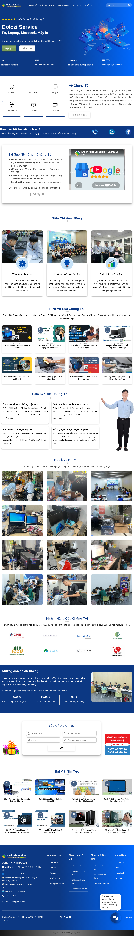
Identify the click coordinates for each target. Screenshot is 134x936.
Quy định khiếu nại (101, 883)
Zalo (118, 867)
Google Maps (19, 891)
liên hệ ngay (33, 134)
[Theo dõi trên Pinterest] (67, 917)
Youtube (119, 878)
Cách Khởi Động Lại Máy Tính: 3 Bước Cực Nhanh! (117, 800)
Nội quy (53, 873)
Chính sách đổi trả (79, 889)
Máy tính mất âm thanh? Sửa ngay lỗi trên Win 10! (84, 831)
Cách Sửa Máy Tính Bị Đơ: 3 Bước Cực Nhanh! (50, 831)
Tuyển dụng (55, 878)
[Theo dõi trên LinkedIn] (70, 917)
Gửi (61, 748)
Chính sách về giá (79, 866)
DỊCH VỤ (75, 5)
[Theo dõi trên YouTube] (43, 194)
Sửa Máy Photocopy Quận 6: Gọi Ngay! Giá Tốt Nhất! (117, 378)
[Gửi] (129, 5)
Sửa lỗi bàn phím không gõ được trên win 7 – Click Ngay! (17, 831)
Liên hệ (53, 867)
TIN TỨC (87, 5)
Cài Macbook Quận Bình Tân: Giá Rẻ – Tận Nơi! (83, 378)
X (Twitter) (120, 862)
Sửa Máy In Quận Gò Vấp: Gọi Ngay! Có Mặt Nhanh (50, 346)
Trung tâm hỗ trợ (57, 884)
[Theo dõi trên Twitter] (34, 194)
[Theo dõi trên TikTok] (64, 917)
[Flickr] (73, 917)
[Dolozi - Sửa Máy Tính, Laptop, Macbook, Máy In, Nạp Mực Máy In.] (12, 5)
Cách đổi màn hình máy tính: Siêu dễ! (50, 800)
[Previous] (72, 172)
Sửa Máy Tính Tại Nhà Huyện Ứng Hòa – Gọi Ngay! (117, 346)
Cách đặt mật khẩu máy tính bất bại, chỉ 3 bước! (17, 800)
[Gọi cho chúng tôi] (38, 194)
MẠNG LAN (63, 5)
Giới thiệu (54, 862)
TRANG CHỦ (32, 5)
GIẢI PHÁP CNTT (47, 5)
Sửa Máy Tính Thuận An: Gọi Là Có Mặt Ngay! (84, 346)
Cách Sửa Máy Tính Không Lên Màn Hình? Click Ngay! (117, 831)
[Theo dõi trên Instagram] (61, 917)
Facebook (120, 873)
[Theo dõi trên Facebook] (30, 194)
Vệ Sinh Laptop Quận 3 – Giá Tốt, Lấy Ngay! (50, 378)
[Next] (122, 172)
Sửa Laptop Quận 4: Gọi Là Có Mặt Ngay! (16, 378)
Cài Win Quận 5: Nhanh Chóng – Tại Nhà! (17, 346)
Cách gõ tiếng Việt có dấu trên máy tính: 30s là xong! (83, 800)
